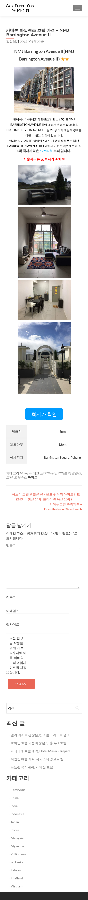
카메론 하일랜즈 (69, 473)
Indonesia (17, 814)
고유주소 (20, 477)
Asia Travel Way (20, 5)
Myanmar (17, 846)
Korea (15, 830)
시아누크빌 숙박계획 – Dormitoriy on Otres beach (63, 509)
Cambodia (18, 790)
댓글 (10, 545)
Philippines (18, 854)
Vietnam (17, 886)
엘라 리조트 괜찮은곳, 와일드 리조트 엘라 (40, 735)
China (15, 798)
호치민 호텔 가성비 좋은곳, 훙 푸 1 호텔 (39, 743)
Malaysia (26, 473)
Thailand (17, 878)
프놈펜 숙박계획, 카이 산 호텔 (32, 767)
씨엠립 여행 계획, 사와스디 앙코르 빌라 (39, 759)
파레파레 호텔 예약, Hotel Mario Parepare (40, 751)
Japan (15, 822)
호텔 (9, 477)
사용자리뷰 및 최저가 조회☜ (44, 159)
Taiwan (16, 870)
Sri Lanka (17, 862)
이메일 (12, 611)
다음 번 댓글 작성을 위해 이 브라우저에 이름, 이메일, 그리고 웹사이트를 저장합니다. (17, 655)
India (14, 806)
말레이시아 (48, 473)
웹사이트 (12, 624)
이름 (10, 597)
